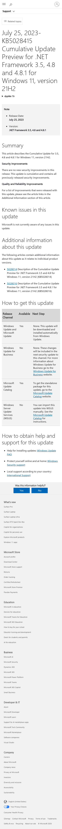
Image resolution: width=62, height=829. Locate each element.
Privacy (31, 818)
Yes (22, 490)
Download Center (10, 562)
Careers (7, 757)
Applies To (9, 96)
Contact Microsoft (19, 818)
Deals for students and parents (16, 637)
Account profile (9, 557)
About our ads (30, 823)
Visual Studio (9, 742)
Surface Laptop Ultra (12, 517)
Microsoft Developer (12, 712)
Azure (6, 707)
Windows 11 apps (10, 542)
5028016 (12, 283)
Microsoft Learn (10, 717)
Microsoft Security (11, 662)
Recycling (19, 823)
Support (7, 11)
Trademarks (52, 818)
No (39, 490)
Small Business (9, 692)
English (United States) (17, 801)
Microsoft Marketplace (12, 732)
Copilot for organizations (13, 527)
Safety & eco (9, 823)
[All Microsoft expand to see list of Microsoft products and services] (4, 4)
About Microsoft (10, 762)
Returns (7, 572)
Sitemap (7, 818)
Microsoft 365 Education (13, 622)
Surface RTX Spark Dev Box (14, 522)
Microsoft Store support (13, 567)
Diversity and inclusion (12, 782)
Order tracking (9, 577)
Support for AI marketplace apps (16, 722)
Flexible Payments (11, 592)
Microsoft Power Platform (13, 677)
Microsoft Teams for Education (15, 617)
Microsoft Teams (10, 682)
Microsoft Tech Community (14, 727)
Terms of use (40, 818)
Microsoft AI (8, 657)
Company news (9, 767)
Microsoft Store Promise (13, 587)
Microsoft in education (12, 607)
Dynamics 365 (9, 667)
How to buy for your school (14, 627)
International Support (19, 475)
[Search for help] (11, 4)
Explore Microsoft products (14, 537)
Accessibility (8, 787)
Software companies (11, 737)
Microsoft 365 (9, 672)
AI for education (10, 642)
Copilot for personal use (13, 532)
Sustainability (9, 792)
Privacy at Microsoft (11, 772)
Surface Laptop (9, 512)
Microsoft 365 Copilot (12, 687)
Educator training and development (17, 632)
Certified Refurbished (12, 582)
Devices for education (12, 612)
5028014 (12, 269)
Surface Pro (8, 507)
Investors (7, 777)
